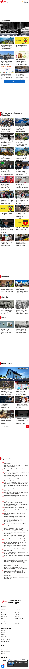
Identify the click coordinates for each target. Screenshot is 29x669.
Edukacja (10, 397)
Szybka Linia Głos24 (5, 639)
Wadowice (17, 622)
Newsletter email (5, 648)
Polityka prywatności (6, 651)
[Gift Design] (22, 660)
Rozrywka (5, 276)
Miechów (3, 622)
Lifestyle (3, 634)
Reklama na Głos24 (5, 649)
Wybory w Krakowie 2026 (22, 163)
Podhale (17, 614)
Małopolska (10, 134)
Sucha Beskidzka (19, 618)
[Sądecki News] (10, 660)
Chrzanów (26, 206)
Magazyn (3, 632)
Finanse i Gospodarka (23, 368)
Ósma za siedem (5, 641)
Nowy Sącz (25, 220)
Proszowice (17, 616)
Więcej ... (14, 82)
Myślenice (10, 206)
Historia (4, 297)
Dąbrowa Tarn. (4, 616)
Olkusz (26, 119)
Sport (11, 177)
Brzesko (3, 612)
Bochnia (3, 611)
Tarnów (10, 192)
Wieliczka (10, 148)
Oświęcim (17, 612)
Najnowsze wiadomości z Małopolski (11, 114)
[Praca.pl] (4, 660)
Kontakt (3, 653)
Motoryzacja (9, 411)
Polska (4, 318)
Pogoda (26, 148)
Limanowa (3, 620)
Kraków (10, 119)
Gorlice (11, 235)
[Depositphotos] (16, 660)
